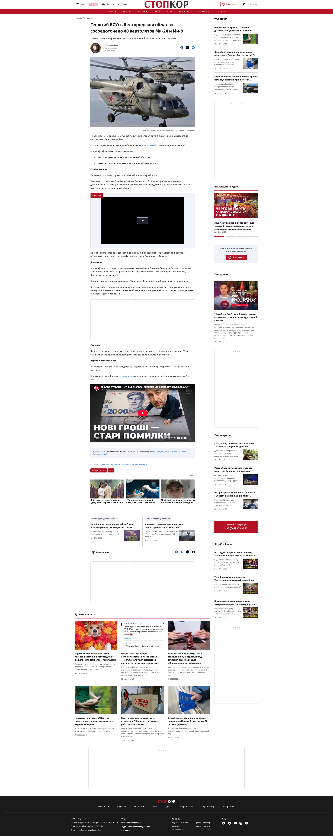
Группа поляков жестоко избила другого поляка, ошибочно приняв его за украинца (236, 80)
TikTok (105, 454)
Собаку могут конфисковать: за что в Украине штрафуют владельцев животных (234, 446)
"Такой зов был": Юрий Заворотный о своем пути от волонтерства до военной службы (236, 317)
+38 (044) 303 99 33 (236, 528)
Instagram (97, 454)
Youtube (177, 451)
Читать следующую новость (158, 518)
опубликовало (126, 376)
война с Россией (98, 470)
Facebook (169, 451)
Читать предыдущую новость (104, 518)
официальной (149, 145)
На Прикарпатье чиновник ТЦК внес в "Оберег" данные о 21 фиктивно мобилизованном (234, 496)
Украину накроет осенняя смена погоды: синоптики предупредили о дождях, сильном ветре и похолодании (96, 657)
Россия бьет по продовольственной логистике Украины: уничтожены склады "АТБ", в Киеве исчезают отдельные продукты (233, 472)
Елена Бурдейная (110, 45)
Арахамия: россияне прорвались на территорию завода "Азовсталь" (164, 526)
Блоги (157, 11)
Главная (78, 18)
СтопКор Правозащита (131, 823)
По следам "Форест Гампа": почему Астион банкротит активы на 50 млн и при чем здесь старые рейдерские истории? (234, 557)
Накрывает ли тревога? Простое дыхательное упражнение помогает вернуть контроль (94, 721)
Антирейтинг (221, 11)
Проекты (109, 11)
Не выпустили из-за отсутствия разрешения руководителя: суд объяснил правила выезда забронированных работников (185, 658)
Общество (88, 18)
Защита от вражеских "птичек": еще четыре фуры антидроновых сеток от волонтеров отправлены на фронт (234, 226)
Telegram (160, 451)
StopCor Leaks (184, 11)
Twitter (184, 451)
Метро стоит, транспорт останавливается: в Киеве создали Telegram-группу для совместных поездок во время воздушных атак (140, 658)
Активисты (126, 830)
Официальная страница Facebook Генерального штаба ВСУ (123, 464)
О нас (123, 819)
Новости (141, 11)
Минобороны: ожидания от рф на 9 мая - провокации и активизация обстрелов (112, 526)
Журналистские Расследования (135, 826)
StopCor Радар (203, 11)
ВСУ (111, 470)
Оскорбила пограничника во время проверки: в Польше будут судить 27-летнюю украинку (188, 721)
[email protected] (95, 830)
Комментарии (102, 552)
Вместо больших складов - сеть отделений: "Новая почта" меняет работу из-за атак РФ (139, 721)
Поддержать (231, 4)
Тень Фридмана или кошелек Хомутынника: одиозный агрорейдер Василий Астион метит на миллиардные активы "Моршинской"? (235, 581)
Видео (125, 11)
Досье (169, 11)
